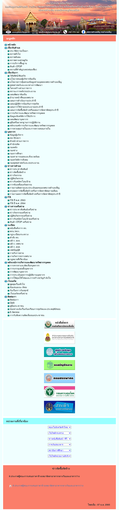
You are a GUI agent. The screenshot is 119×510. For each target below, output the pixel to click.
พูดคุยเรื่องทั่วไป (17, 284)
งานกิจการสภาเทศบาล (20, 256)
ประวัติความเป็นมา (18, 50)
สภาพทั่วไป (14, 53)
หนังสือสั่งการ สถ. (18, 228)
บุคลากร (11, 131)
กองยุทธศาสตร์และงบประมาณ (24, 162)
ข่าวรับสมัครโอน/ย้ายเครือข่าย (24, 218)
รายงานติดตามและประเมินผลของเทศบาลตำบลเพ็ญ (34, 187)
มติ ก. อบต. (14, 246)
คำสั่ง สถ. (14, 237)
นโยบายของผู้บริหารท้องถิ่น (22, 78)
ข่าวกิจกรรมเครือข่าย (19, 212)
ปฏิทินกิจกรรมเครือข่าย (20, 215)
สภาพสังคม (15, 56)
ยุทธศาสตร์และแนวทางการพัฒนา (25, 84)
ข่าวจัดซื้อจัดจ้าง (17, 172)
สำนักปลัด (14, 144)
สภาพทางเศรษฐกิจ (18, 60)
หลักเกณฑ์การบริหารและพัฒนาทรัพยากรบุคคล (32, 125)
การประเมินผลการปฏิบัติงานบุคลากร (27, 274)
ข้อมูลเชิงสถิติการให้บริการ (22, 116)
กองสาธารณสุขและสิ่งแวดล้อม (24, 156)
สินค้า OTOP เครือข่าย (20, 221)
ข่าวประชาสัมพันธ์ (18, 168)
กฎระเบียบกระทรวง (19, 234)
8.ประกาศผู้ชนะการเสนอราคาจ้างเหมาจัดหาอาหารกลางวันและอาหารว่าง (47, 485)
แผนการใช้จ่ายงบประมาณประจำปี (26, 106)
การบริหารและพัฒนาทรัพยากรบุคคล (27, 112)
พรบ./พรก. (14, 231)
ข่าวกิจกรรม (15, 175)
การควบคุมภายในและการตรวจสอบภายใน (29, 128)
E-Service (14, 312)
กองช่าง (13, 150)
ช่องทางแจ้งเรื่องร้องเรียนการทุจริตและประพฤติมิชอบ (34, 308)
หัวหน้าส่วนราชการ (19, 140)
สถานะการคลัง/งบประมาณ (22, 91)
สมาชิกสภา (15, 137)
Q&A (11, 302)
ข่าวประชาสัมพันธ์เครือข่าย (22, 209)
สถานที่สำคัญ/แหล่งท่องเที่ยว (23, 69)
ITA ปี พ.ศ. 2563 (17, 200)
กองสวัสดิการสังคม (18, 159)
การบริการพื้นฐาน (18, 63)
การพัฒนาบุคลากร (18, 271)
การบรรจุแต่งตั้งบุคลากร (21, 268)
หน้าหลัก (11, 44)
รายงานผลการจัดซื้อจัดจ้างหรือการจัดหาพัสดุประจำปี (34, 193)
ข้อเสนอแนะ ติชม (18, 287)
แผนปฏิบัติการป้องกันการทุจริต (24, 103)
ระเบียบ (11, 224)
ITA (9, 196)
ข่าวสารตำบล (14, 165)
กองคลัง (13, 147)
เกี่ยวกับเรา (12, 72)
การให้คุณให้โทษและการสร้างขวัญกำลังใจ (30, 277)
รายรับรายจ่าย (16, 252)
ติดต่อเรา (11, 296)
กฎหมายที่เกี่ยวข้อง (18, 259)
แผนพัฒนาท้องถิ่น (18, 94)
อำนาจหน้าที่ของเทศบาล (21, 97)
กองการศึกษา (15, 153)
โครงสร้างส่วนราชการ (20, 88)
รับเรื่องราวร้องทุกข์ (18, 290)
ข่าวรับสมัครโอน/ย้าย (19, 181)
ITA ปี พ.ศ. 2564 (17, 203)
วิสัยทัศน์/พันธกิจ (17, 75)
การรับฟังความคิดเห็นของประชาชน (26, 315)
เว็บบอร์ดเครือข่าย (18, 293)
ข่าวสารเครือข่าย (15, 206)
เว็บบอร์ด (11, 280)
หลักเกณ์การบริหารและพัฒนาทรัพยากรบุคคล (29, 262)
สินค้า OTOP (15, 66)
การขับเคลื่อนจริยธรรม (20, 184)
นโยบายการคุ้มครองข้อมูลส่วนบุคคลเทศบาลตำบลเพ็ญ (35, 81)
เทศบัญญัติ (14, 249)
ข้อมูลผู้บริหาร (16, 134)
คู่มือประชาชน (16, 305)
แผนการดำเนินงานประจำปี (22, 100)
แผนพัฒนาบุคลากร (18, 119)
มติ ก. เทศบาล (16, 243)
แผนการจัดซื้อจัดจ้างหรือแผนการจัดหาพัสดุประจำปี (33, 109)
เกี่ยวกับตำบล (13, 47)
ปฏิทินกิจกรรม (16, 178)
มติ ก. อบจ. (14, 240)
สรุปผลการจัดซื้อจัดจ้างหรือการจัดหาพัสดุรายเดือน (33, 190)
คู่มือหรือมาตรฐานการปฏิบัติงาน (24, 122)
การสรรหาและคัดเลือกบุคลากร (24, 265)
